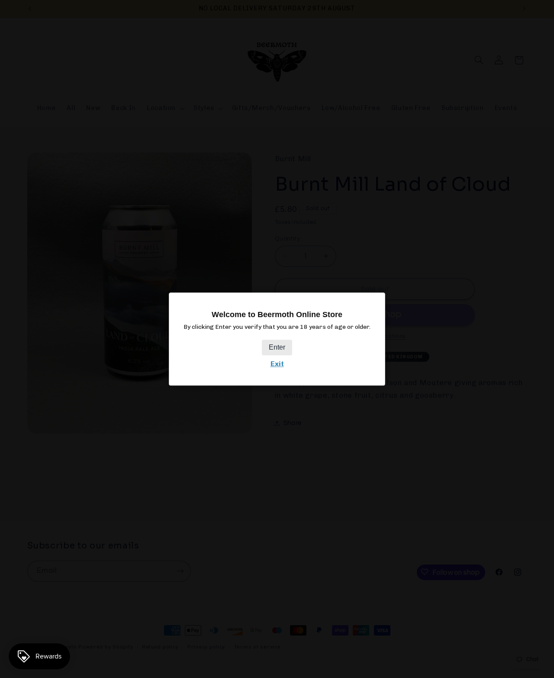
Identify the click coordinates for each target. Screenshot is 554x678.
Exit (277, 364)
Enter (277, 347)
